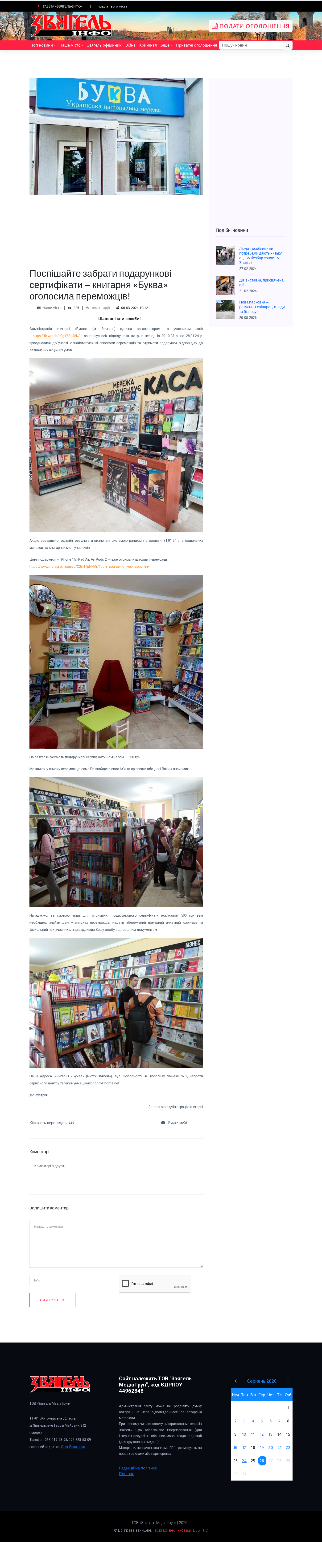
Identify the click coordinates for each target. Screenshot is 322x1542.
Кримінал (148, 45)
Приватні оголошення (196, 45)
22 (288, 1447)
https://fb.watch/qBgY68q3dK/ (56, 336)
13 (270, 1434)
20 (270, 1447)
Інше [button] (165, 45)
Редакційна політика (138, 1468)
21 (279, 1447)
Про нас (126, 1473)
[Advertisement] (116, 228)
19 (262, 1447)
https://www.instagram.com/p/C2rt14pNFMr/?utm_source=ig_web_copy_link (89, 566)
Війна (130, 45)
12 (262, 1434)
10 (244, 1434)
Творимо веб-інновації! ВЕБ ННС (180, 1530)
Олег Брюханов (73, 1447)
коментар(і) (100, 307)
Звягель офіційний (104, 45)
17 (244, 1447)
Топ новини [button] (42, 45)
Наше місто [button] (70, 45)
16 (235, 1447)
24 (244, 1460)
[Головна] (71, 25)
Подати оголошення (253, 26)
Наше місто (52, 307)
